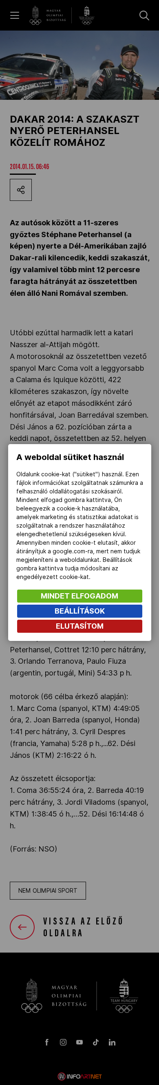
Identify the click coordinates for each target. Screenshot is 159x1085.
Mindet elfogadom (79, 596)
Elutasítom (80, 626)
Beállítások (80, 611)
